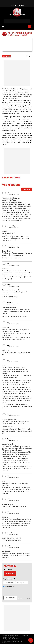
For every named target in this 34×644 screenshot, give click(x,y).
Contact (4, 642)
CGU (21, 641)
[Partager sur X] (30, 56)
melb (8, 192)
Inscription (14, 5)
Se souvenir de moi (10, 586)
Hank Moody (10, 245)
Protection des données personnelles (10, 641)
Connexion (21, 5)
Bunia (8, 499)
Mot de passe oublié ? (24, 599)
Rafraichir (26, 189)
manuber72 (9, 302)
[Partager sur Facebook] (27, 56)
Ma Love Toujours (11, 532)
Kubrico (8, 438)
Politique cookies (15, 638)
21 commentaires (7, 56)
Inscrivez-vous (10, 573)
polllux (8, 284)
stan (8, 263)
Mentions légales (6, 638)
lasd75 (8, 545)
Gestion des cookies (6, 639)
